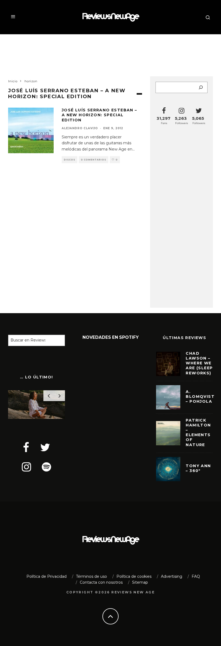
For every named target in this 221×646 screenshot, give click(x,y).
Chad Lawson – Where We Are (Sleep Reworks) (199, 363)
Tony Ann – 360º (198, 468)
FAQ (196, 576)
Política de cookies (133, 576)
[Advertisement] (110, 52)
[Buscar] (200, 87)
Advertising (171, 576)
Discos (69, 159)
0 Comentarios (93, 159)
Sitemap (140, 582)
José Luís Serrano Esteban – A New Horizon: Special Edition (99, 115)
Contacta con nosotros (101, 582)
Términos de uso (91, 576)
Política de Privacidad (46, 576)
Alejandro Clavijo (80, 128)
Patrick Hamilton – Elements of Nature (198, 432)
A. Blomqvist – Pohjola (200, 396)
